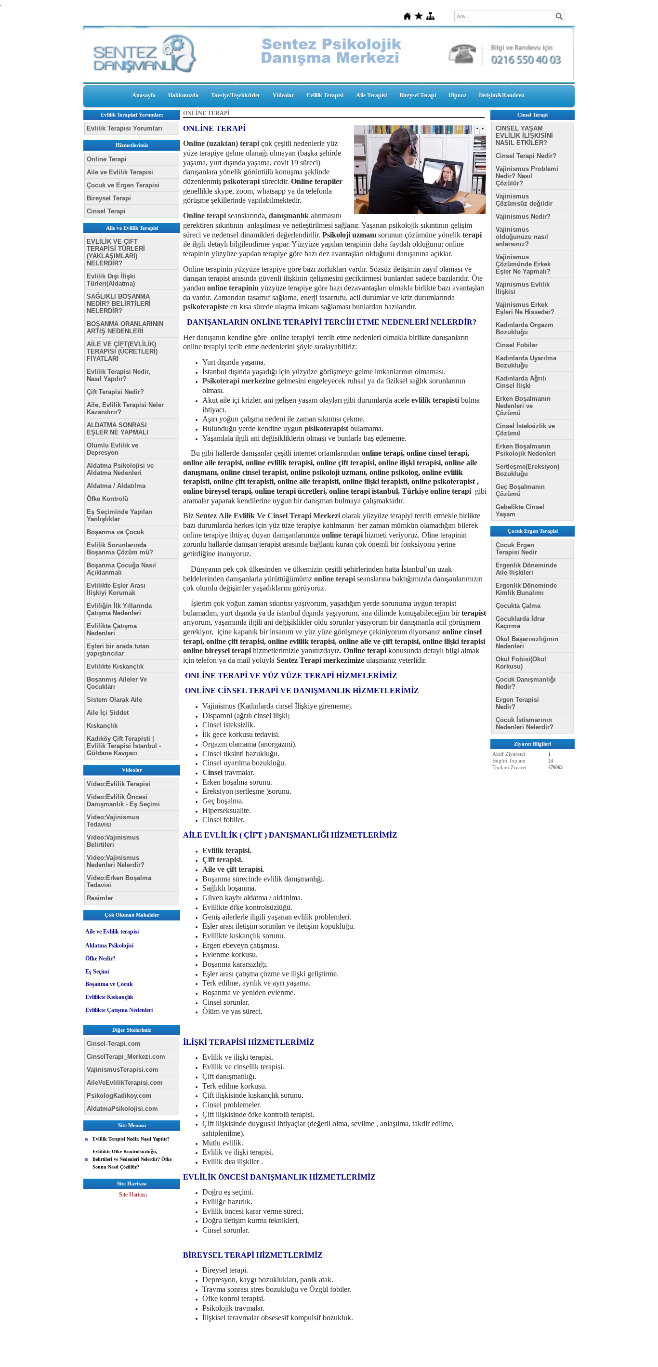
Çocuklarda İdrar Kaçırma (520, 622)
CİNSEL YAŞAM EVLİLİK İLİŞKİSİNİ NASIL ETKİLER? (524, 135)
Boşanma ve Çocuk (115, 532)
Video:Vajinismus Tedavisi (113, 821)
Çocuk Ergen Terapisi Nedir (516, 548)
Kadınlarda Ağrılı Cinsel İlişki (521, 382)
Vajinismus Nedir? (523, 216)
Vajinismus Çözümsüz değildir (524, 200)
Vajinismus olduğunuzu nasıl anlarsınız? (522, 237)
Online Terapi (107, 159)
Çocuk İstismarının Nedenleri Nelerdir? (524, 723)
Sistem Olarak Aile (114, 699)
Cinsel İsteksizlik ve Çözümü (525, 429)
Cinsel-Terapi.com (114, 1043)
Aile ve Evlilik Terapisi (120, 172)
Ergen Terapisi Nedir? (517, 703)
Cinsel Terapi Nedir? (526, 155)
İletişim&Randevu (502, 95)
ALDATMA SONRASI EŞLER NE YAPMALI (117, 428)
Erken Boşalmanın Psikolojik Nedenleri (526, 450)
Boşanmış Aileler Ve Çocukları (117, 683)
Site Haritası (133, 1194)
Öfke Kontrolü (107, 498)
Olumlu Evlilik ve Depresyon (112, 449)
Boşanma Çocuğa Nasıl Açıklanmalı (121, 569)
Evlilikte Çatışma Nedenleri (112, 629)
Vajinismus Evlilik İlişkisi (523, 288)
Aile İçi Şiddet (108, 712)
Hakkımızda (183, 95)
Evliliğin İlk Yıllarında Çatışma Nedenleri (119, 609)
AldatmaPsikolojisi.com (122, 1108)
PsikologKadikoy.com (119, 1095)
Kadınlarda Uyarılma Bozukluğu (526, 362)
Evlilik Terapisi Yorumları (124, 128)
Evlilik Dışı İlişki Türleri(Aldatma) (111, 280)
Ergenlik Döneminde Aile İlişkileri (526, 569)
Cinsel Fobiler (517, 345)
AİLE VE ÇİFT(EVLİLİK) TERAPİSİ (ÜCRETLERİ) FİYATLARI (122, 351)
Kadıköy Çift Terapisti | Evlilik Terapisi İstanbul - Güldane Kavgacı (124, 746)
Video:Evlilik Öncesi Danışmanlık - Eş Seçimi (123, 800)
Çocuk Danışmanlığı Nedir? (526, 683)
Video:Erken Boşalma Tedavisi (119, 881)
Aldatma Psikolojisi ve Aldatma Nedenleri (120, 469)
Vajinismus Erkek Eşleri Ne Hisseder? (525, 308)
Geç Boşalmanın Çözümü (520, 490)
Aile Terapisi (371, 95)
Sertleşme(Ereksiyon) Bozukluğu (527, 470)
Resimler (100, 898)
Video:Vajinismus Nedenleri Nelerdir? (116, 861)
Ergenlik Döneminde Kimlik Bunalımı (526, 589)
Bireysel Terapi (417, 95)
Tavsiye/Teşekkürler (235, 95)
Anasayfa (144, 95)
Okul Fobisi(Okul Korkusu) (521, 663)
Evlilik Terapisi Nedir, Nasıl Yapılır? (118, 375)
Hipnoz (457, 95)
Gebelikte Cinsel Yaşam (520, 510)
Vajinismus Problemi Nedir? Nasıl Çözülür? (527, 176)
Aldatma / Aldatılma (116, 485)
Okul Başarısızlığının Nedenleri (527, 642)
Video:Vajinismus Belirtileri (113, 841)
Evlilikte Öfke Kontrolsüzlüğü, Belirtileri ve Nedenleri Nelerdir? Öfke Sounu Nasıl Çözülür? (131, 1159)
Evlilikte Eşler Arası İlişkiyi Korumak (116, 589)
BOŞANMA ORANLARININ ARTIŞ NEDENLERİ (125, 327)
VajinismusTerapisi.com (122, 1069)
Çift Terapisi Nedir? (115, 391)
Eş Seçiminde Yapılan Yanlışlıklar (119, 515)
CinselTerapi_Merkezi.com (126, 1056)
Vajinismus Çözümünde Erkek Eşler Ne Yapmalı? (523, 264)
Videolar (283, 95)
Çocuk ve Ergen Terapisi (123, 185)
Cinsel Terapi (106, 211)
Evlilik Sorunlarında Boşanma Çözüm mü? (120, 548)
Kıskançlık (102, 725)
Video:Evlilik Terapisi (118, 784)
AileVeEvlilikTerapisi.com (125, 1082)
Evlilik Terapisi (324, 95)
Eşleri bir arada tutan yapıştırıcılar (118, 650)
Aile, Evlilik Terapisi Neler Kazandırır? (125, 408)
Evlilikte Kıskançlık (115, 666)
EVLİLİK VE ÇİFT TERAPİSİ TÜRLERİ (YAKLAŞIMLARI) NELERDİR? (116, 252)
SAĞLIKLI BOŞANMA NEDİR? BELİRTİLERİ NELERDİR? (119, 304)
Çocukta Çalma (518, 605)
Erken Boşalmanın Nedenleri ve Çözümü (523, 406)
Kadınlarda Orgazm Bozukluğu (524, 328)
